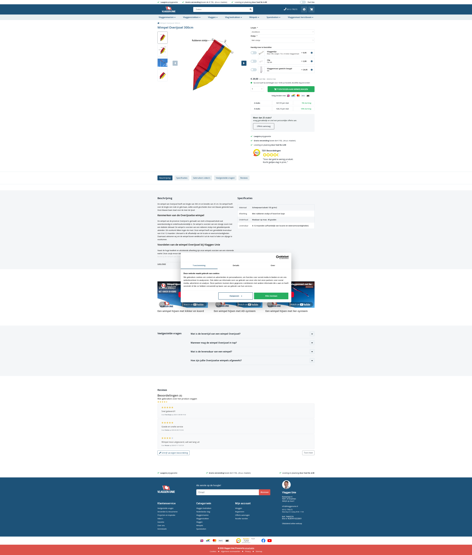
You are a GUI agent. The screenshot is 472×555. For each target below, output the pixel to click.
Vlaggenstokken (191, 17)
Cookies (213, 551)
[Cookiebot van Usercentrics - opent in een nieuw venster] (278, 257)
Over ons (161, 525)
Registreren (239, 511)
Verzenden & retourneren (167, 511)
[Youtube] (269, 541)
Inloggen (238, 508)
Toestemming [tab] (199, 265)
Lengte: (254, 28)
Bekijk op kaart (288, 501)
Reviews (244, 178)
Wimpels (253, 17)
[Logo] (169, 9)
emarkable (249, 548)
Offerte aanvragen (242, 515)
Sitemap (259, 551)
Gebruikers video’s (201, 178)
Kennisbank (162, 529)
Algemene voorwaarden (230, 551)
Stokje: (254, 36)
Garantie (160, 522)
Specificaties (181, 178)
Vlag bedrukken (232, 17)
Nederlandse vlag (203, 511)
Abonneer (264, 492)
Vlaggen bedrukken (203, 508)
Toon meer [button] (308, 453)
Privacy (248, 551)
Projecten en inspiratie (166, 515)
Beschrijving (165, 178)
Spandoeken (273, 17)
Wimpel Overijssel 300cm (170, 23)
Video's (160, 518)
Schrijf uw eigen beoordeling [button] (174, 452)
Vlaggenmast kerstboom (299, 17)
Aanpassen (234, 296)
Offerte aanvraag (263, 126)
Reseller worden (241, 518)
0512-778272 (292, 9)
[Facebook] (263, 541)
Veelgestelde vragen (225, 178)
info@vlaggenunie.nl (290, 506)
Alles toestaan (271, 296)
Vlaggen (212, 17)
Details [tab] (236, 265)
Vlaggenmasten (166, 17)
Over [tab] (273, 265)
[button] (243, 63)
